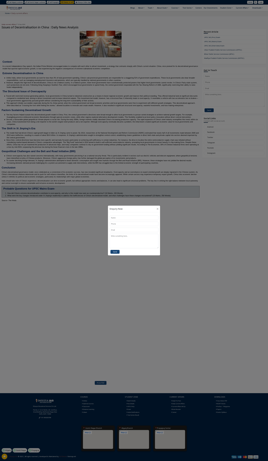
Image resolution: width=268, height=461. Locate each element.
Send (115, 252)
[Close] (157, 209)
